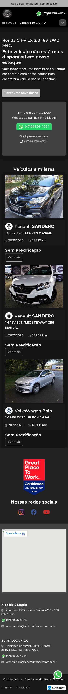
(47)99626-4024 (54, 13)
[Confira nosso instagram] (21, 510)
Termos (6, 687)
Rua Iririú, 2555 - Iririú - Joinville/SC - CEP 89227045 (30, 612)
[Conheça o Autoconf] (56, 687)
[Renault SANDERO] (34, 197)
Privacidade (23, 687)
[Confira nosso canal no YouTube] (46, 510)
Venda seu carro (33, 22)
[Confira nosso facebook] (33, 510)
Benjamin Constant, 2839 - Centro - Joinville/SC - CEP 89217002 (26, 647)
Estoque (9, 22)
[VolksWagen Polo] (34, 381)
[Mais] (62, 22)
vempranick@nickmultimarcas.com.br (30, 626)
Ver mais (14, 257)
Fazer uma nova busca (21, 93)
